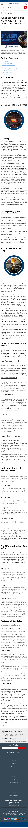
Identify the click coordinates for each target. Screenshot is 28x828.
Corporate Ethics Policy (14, 795)
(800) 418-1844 (14, 803)
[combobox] (14, 7)
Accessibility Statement (14, 782)
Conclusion (4, 74)
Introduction (5, 61)
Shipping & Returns (14, 766)
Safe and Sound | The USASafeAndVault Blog (13, 11)
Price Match (14, 763)
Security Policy (14, 792)
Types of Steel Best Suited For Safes (10, 67)
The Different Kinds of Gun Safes (9, 70)
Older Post (4, 726)
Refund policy (14, 776)
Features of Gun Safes (7, 72)
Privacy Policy (14, 785)
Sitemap (14, 779)
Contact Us (14, 760)
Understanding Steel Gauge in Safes (10, 69)
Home (2, 11)
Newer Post (23, 726)
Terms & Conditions (14, 769)
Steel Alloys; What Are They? (8, 65)
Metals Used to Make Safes (8, 63)
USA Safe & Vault (12, 823)
